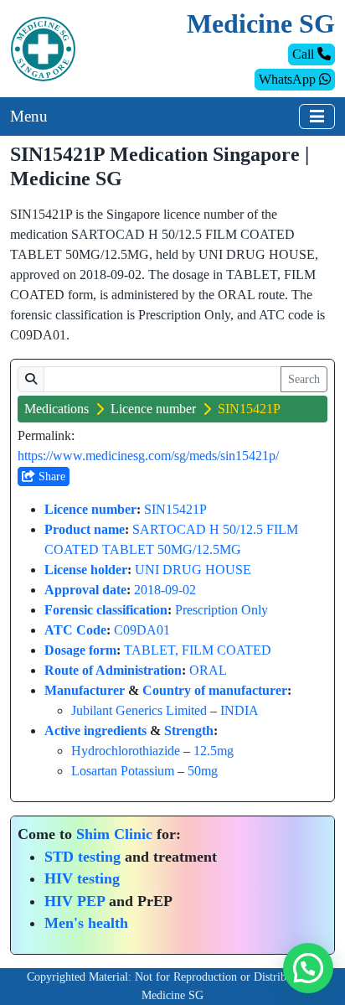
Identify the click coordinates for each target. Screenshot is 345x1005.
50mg (203, 771)
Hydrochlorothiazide (125, 750)
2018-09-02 (165, 590)
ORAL (208, 670)
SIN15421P (175, 509)
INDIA (239, 710)
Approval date (85, 590)
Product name (84, 529)
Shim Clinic (114, 834)
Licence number (153, 408)
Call (304, 54)
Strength (189, 730)
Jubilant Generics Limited (139, 710)
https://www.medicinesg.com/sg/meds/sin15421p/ (148, 455)
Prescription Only (221, 610)
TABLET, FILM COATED (197, 650)
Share (50, 476)
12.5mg (213, 750)
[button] (308, 968)
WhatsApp (289, 79)
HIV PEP (74, 901)
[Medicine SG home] (43, 47)
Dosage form (80, 650)
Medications (56, 408)
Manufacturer (84, 690)
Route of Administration (113, 670)
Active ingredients (95, 730)
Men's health (86, 922)
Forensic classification (105, 610)
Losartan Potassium (122, 771)
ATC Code (75, 630)
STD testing (82, 856)
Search (304, 379)
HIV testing (82, 878)
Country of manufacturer (214, 690)
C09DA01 (142, 630)
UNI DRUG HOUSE (193, 569)
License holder (85, 569)
